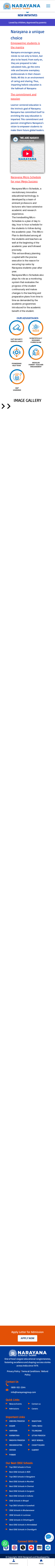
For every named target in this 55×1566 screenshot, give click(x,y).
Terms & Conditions (30, 1371)
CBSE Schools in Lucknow (20, 1515)
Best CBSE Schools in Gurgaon (21, 1491)
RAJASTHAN (36, 1421)
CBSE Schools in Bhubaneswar (21, 1510)
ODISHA (12, 1450)
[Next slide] (8, 406)
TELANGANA (37, 1430)
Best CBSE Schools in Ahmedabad (23, 1524)
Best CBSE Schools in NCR (19, 1472)
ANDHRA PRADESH (17, 1421)
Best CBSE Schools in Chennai (21, 1486)
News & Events (15, 1404)
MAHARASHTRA (15, 1445)
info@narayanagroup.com (23, 1392)
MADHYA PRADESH (17, 1440)
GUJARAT (35, 1450)
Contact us (36, 1404)
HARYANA (13, 1430)
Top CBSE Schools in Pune (20, 1467)
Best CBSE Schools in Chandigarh (23, 1529)
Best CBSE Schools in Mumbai (21, 1481)
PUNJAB (12, 1454)
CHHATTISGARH (38, 1445)
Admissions (14, 1408)
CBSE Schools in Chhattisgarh (21, 1520)
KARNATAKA (14, 1435)
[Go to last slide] (3, 406)
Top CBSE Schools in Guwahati (22, 1505)
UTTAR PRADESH (38, 1435)
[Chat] (49, 1537)
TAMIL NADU (37, 1426)
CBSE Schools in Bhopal (19, 1500)
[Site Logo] (21, 6)
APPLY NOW (27, 1338)
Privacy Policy (13, 1371)
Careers (35, 1408)
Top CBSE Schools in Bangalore (22, 1476)
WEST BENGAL (37, 1440)
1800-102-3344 (18, 1387)
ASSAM (12, 1426)
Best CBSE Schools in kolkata (21, 1496)
